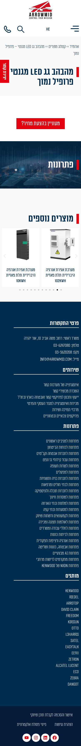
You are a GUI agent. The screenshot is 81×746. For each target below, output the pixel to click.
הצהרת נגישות (64, 724)
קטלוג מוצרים (57, 46)
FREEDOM (72, 615)
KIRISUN (73, 622)
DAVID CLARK (70, 609)
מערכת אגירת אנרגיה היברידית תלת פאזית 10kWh (21, 275)
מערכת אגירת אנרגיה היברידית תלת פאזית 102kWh (60, 275)
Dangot (73, 684)
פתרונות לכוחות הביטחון (63, 447)
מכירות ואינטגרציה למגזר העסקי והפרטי (53, 403)
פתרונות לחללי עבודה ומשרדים (59, 528)
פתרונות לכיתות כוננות (64, 534)
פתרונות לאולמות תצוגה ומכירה (59, 522)
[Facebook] (54, 738)
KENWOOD (72, 590)
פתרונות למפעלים (67, 472)
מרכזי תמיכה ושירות (65, 409)
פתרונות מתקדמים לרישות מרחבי (57, 559)
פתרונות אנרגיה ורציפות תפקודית (58, 540)
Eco (76, 671)
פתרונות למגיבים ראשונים (62, 441)
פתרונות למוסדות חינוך (64, 497)
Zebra (74, 678)
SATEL (75, 640)
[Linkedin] (45, 738)
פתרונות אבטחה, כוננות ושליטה (58, 547)
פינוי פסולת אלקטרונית (31, 724)
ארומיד (74, 46)
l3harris (72, 634)
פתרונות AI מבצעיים (66, 553)
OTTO (75, 628)
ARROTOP (72, 603)
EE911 (75, 653)
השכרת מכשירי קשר (66, 391)
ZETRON (74, 659)
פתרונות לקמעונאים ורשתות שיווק (57, 515)
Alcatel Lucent (67, 665)
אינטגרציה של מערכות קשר (61, 384)
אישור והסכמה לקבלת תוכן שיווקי (51, 715)
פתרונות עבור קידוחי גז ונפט (61, 459)
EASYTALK (72, 646)
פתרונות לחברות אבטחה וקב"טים (58, 453)
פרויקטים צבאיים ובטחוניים (61, 416)
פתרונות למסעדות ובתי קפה (61, 509)
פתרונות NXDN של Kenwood (60, 565)
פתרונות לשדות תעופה (64, 466)
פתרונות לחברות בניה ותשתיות (59, 478)
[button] (4, 256)
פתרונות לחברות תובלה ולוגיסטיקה (57, 491)
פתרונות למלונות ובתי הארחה (60, 503)
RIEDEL (74, 597)
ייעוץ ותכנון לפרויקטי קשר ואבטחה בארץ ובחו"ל (48, 397)
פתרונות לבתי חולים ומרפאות (60, 484)
